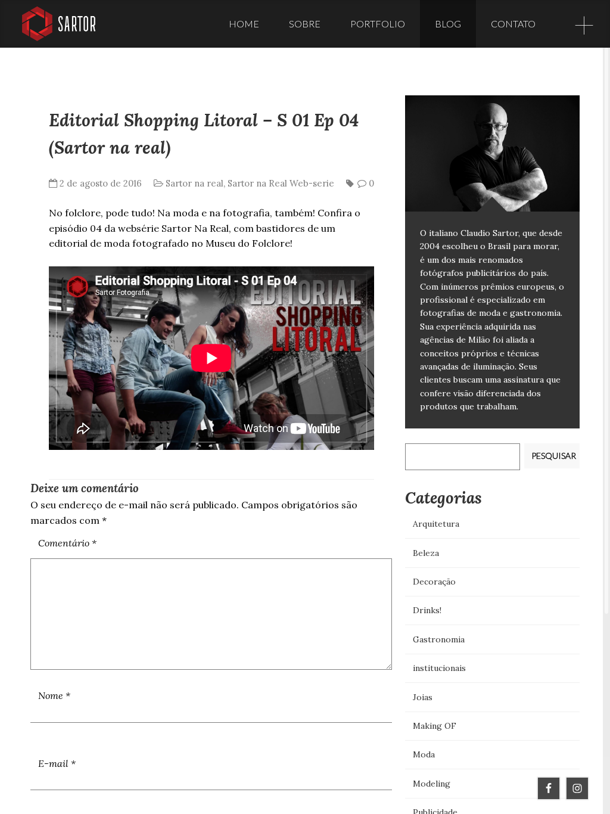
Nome (54, 695)
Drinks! (427, 610)
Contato (513, 23)
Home (244, 23)
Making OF (434, 725)
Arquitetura (436, 523)
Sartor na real (194, 183)
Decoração (434, 581)
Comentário (67, 543)
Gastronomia (439, 639)
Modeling (431, 783)
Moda (424, 754)
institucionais (439, 668)
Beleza (426, 553)
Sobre (304, 23)
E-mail (57, 763)
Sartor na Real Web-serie (281, 183)
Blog (448, 23)
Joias (422, 697)
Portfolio (377, 23)
